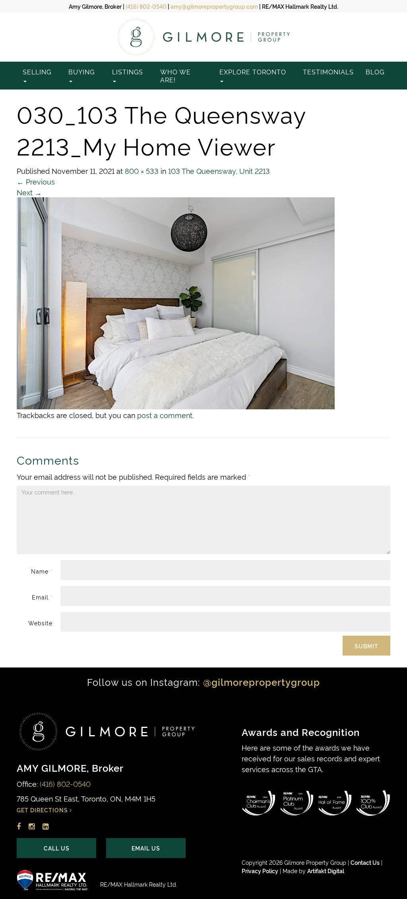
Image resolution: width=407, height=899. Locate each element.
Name (41, 571)
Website (40, 623)
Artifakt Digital (325, 870)
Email (42, 597)
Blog (375, 71)
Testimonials (328, 71)
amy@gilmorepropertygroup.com (214, 6)
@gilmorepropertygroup (261, 681)
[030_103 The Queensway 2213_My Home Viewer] (176, 301)
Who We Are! (175, 75)
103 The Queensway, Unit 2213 (219, 170)
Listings (127, 71)
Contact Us (365, 862)
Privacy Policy (260, 870)
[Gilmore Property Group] (203, 37)
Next (29, 192)
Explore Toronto (252, 71)
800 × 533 (142, 170)
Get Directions (43, 809)
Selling (37, 71)
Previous (36, 181)
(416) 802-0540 (146, 6)
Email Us (146, 848)
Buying (81, 71)
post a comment (164, 415)
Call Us (57, 848)
